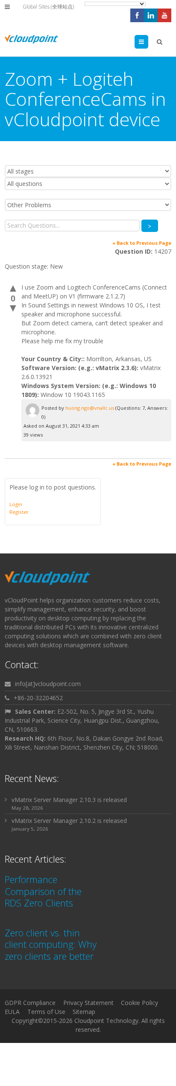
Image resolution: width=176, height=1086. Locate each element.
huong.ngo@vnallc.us (89, 408)
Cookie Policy (139, 1003)
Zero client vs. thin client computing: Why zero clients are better (51, 944)
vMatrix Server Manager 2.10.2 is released (69, 821)
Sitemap (84, 1012)
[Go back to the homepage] (31, 39)
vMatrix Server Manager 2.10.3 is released (69, 800)
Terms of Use (46, 1012)
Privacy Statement (88, 1003)
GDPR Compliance (30, 1003)
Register (19, 512)
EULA (12, 1012)
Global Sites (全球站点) (48, 6)
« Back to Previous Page (141, 243)
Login (15, 504)
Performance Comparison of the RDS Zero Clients (43, 891)
